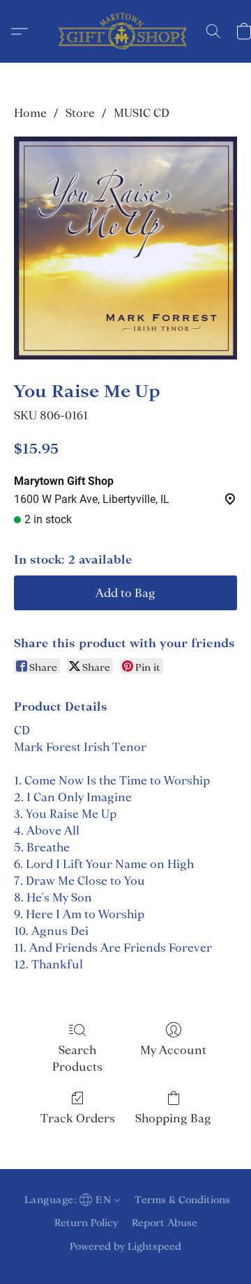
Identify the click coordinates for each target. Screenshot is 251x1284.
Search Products (77, 1058)
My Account (173, 1050)
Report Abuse (164, 1222)
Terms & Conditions (182, 1199)
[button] (125, 31)
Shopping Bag (173, 1118)
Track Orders (77, 1118)
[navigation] (71, 1199)
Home (30, 113)
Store (80, 113)
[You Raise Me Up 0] (125, 248)
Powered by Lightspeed (125, 1246)
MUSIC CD (141, 113)
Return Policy (86, 1222)
